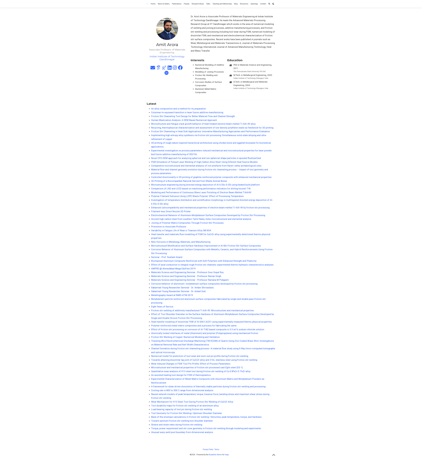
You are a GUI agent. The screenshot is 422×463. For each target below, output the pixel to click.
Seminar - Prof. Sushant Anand (166, 257)
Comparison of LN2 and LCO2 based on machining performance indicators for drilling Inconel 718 (200, 188)
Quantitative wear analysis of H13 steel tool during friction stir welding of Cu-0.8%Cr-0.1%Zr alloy (200, 371)
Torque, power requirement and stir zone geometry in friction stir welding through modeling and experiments (206, 428)
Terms (216, 449)
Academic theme (215, 455)
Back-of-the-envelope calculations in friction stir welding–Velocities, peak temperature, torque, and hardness (206, 417)
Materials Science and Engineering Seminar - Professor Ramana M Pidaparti (190, 280)
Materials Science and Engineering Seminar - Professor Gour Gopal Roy (187, 272)
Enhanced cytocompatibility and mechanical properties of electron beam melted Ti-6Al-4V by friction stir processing (210, 207)
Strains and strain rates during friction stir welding (176, 424)
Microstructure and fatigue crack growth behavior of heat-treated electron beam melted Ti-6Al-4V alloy (203, 124)
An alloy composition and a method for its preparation (178, 108)
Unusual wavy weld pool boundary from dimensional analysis (182, 432)
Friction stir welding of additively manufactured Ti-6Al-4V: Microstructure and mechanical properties (202, 310)
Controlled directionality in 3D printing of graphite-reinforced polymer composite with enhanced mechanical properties (211, 177)
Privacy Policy (208, 449)
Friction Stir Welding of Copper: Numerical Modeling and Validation (185, 337)
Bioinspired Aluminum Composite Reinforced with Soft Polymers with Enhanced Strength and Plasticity (203, 261)
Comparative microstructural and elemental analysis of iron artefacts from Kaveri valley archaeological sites (206, 165)
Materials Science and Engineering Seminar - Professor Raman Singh (186, 276)
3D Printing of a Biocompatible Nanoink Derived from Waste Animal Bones (189, 181)
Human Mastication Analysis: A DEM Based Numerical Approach (184, 120)
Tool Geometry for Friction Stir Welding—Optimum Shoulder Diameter (186, 413)
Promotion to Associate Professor (168, 226)
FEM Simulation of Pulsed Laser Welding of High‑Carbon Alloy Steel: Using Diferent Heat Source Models (204, 162)
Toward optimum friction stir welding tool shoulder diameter (182, 420)
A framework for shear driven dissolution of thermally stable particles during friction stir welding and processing (208, 386)
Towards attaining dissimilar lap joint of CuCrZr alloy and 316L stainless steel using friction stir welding (204, 360)
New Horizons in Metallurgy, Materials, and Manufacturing (180, 242)
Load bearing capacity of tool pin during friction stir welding (181, 409)
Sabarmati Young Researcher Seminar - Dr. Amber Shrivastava (182, 287)
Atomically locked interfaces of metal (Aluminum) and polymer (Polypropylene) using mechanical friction (204, 333)
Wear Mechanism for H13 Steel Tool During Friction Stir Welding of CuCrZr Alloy (192, 401)
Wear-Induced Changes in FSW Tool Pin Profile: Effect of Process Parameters (190, 363)
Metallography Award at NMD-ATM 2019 (172, 295)
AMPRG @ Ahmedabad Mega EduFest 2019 (173, 268)
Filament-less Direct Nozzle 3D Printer (171, 211)
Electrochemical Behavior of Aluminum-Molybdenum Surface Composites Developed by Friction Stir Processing (208, 215)
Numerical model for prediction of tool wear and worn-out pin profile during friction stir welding (199, 356)
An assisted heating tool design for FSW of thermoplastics (181, 375)
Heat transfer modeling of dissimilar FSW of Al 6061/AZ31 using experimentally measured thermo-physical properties (211, 321)
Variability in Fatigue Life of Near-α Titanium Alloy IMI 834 (181, 230)
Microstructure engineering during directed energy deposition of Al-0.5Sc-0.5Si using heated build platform (205, 184)
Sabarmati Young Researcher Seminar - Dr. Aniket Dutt (178, 291)
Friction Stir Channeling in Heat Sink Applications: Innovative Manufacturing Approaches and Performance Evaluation (210, 131)
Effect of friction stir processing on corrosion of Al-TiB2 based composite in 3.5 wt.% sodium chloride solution (207, 329)
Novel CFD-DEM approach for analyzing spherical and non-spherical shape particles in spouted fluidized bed (206, 158)
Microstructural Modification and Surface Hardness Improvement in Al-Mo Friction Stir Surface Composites (206, 245)
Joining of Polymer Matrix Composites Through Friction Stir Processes (187, 223)
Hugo (227, 455)
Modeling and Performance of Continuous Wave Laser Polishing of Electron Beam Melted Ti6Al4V (201, 192)
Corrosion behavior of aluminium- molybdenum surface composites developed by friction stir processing (204, 283)
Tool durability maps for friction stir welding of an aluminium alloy (185, 405)
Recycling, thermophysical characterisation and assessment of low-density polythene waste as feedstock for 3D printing (212, 127)
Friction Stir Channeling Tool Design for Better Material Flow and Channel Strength (193, 116)
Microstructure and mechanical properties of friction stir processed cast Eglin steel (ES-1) (197, 367)
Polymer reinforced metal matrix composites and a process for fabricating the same (193, 325)
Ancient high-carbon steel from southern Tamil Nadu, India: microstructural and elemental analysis (201, 219)
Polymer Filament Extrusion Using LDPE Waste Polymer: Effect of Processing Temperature (197, 196)
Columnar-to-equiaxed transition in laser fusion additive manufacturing (187, 112)
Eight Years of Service (162, 306)
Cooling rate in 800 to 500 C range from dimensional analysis (182, 390)
